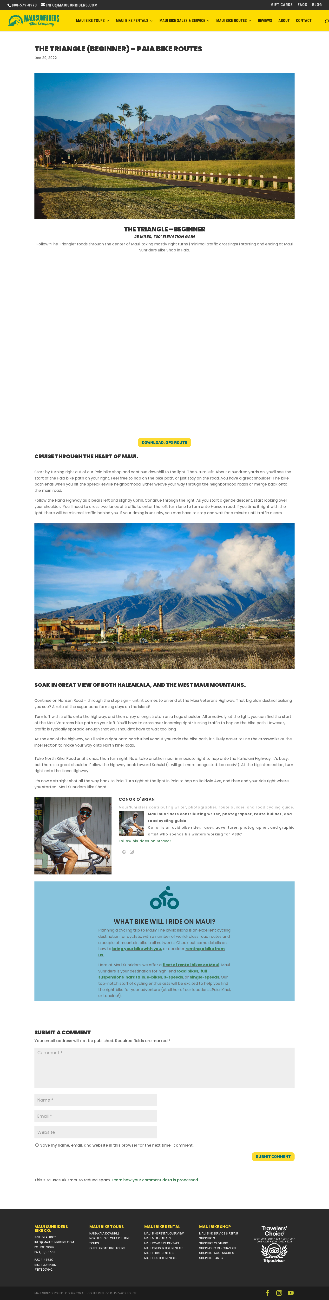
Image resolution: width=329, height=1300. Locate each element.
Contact (304, 21)
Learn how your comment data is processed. (155, 1180)
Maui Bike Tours (90, 21)
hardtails (135, 977)
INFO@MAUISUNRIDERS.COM (54, 1242)
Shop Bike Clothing (213, 1243)
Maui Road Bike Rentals (161, 1243)
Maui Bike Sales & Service (182, 21)
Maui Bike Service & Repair (218, 1233)
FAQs (302, 5)
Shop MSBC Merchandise (218, 1248)
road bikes (187, 971)
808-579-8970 (45, 1237)
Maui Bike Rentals (132, 21)
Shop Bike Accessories (216, 1253)
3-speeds (173, 977)
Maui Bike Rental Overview (164, 1233)
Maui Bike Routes (231, 21)
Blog (317, 5)
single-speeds (204, 977)
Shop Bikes (207, 1238)
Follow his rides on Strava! (145, 841)
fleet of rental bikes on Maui (191, 965)
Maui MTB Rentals (157, 1238)
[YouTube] (291, 1293)
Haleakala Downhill (104, 1233)
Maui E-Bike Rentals (159, 1253)
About (284, 21)
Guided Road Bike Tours (107, 1248)
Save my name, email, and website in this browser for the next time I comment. (117, 1145)
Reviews (265, 21)
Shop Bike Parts (211, 1258)
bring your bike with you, (137, 949)
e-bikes (154, 977)
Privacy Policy (125, 1293)
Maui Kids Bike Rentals (161, 1258)
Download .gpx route (164, 442)
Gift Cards (282, 5)
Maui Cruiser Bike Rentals (164, 1248)
